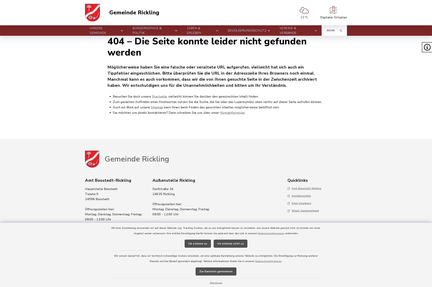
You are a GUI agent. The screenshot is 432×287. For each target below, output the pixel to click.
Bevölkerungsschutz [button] (247, 31)
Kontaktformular (232, 113)
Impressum (216, 282)
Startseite (159, 96)
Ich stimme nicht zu (230, 243)
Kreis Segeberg (301, 203)
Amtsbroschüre (301, 196)
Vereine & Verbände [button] (288, 30)
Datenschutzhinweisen (271, 233)
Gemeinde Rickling (134, 12)
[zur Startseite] (92, 13)
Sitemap (157, 107)
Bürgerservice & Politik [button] (147, 30)
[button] (427, 47)
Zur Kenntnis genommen (216, 271)
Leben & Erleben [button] (194, 30)
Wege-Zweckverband (305, 211)
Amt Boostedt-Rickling (306, 188)
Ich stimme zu (197, 243)
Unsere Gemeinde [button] (98, 30)
